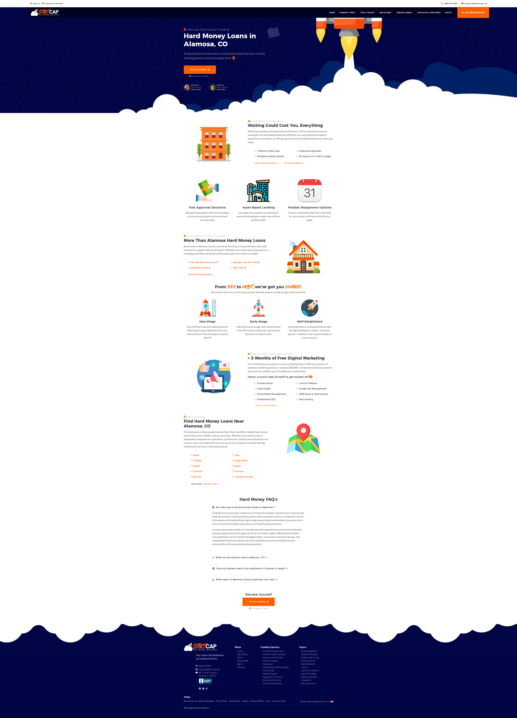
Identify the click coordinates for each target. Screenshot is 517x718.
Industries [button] (385, 12)
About (448, 12)
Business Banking (309, 651)
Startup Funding (270, 661)
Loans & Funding (308, 674)
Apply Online (243, 661)
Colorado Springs (243, 476)
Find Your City (204, 483)
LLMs (268, 701)
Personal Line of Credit (273, 657)
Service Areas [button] (404, 12)
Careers (245, 701)
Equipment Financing (273, 677)
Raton (237, 466)
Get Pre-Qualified (475, 12)
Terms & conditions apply (265, 405)
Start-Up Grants (308, 683)
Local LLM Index (278, 701)
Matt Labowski (222, 87)
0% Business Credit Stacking (276, 667)
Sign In (36, 3)
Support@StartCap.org (476, 3)
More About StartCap (266, 163)
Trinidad (197, 460)
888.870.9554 (205, 666)
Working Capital (270, 674)
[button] (258, 507)
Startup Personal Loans (273, 651)
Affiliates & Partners (429, 12)
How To (304, 667)
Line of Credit (269, 670)
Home (332, 12)
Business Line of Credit (245, 262)
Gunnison (197, 471)
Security (197, 476)
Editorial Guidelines (206, 701)
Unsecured (268, 664)
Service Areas (234, 701)
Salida (196, 455)
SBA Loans (238, 267)
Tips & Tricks (242, 654)
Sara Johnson (196, 87)
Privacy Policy (221, 701)
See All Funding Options (200, 274)
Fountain (239, 471)
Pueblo (196, 466)
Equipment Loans (199, 267)
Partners (241, 667)
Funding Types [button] (347, 12)
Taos (236, 455)
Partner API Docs (257, 701)
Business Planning (309, 654)
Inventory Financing (272, 680)
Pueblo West (241, 460)
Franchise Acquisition (272, 683)
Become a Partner (54, 3)
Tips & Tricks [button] (367, 12)
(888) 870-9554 (450, 3)
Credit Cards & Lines (310, 657)
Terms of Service (190, 701)
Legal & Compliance (310, 670)
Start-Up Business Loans (203, 262)
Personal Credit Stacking (274, 654)
